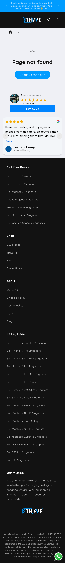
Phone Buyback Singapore (22, 199)
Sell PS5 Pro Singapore (20, 452)
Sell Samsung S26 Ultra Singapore (27, 389)
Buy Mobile (13, 244)
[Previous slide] (5, 136)
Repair (11, 260)
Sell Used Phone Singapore (23, 215)
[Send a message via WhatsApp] (58, 556)
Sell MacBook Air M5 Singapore (25, 413)
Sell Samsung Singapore (21, 184)
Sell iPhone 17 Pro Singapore (24, 350)
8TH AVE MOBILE (31, 95)
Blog (9, 321)
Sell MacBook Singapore (21, 191)
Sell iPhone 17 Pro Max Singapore (27, 343)
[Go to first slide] (59, 136)
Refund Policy (15, 305)
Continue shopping (32, 74)
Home (16, 32)
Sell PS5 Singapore (18, 460)
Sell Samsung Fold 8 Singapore (25, 397)
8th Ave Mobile (19, 534)
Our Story (13, 290)
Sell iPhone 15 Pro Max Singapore (27, 374)
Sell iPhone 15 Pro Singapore (24, 382)
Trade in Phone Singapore (22, 207)
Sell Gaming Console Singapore (26, 222)
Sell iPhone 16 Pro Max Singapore (27, 358)
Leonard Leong (24, 147)
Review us (32, 108)
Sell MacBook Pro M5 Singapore (26, 405)
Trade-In (12, 252)
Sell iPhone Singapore (20, 176)
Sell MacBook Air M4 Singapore (25, 428)
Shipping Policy (16, 297)
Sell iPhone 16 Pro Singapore (24, 366)
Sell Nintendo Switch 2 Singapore (27, 436)
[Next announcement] (58, 6)
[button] (7, 20)
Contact (11, 313)
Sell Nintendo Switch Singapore (26, 444)
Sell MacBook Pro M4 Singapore (26, 421)
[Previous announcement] (6, 6)
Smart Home (14, 268)
